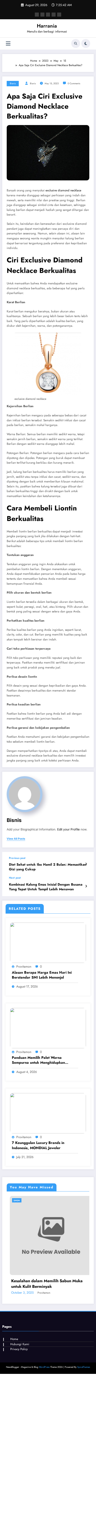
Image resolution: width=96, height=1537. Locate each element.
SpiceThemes (83, 1415)
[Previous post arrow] (86, 864)
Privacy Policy (19, 1397)
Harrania (47, 25)
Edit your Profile (68, 829)
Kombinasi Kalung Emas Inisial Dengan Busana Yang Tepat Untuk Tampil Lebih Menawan (45, 887)
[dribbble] (48, 15)
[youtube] (59, 15)
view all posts (16, 838)
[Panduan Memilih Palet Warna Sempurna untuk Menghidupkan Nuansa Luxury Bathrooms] (48, 1028)
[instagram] (54, 15)
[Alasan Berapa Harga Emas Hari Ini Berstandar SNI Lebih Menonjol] (48, 942)
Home (14, 1387)
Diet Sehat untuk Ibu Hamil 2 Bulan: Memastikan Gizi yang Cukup (47, 867)
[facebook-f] (37, 15)
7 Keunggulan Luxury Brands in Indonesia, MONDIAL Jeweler (38, 1145)
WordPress (44, 1415)
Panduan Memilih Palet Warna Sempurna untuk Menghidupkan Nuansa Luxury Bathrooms (38, 1060)
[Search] (75, 43)
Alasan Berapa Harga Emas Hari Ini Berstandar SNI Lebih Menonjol (42, 975)
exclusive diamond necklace (63, 190)
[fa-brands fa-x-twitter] (42, 15)
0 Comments (74, 83)
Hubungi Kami (19, 1392)
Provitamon (23, 966)
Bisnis (13, 83)
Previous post (17, 858)
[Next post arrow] (86, 886)
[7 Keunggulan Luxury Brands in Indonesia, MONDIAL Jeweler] (48, 1113)
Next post (15, 877)
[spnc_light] (85, 43)
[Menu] (8, 43)
